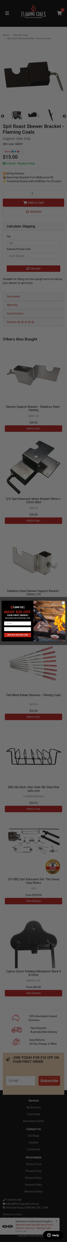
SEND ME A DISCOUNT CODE (17, 635)
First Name (7, 620)
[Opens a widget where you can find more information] (53, 1235)
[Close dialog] (63, 602)
